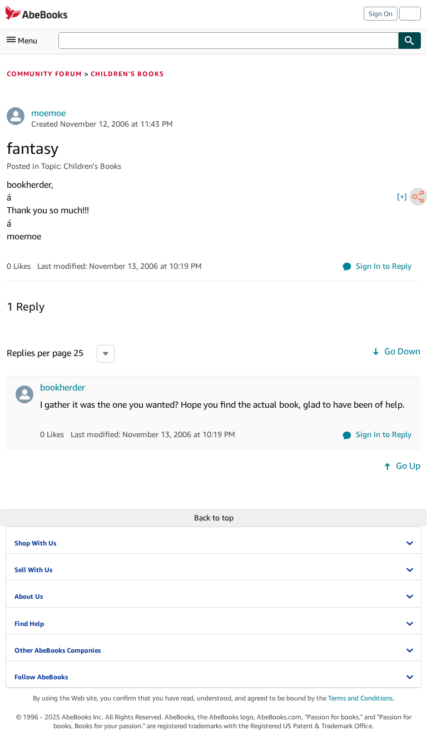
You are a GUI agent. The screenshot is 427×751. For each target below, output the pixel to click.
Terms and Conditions (360, 698)
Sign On (381, 13)
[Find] (410, 40)
